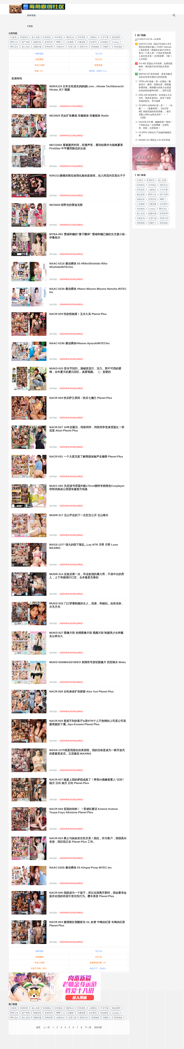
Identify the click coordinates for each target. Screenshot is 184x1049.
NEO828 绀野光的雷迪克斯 (66, 204)
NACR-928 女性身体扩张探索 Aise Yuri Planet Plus (81, 691)
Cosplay (115, 42)
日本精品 (58, 37)
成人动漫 (35, 37)
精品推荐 (116, 37)
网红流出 (14, 47)
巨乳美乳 (81, 37)
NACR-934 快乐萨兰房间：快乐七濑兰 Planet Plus (80, 397)
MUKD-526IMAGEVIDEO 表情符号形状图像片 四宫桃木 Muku (87, 662)
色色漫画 (39, 59)
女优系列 (93, 42)
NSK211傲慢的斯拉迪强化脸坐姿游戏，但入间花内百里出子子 (87, 175)
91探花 (13, 37)
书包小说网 (39, 65)
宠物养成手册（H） (98, 962)
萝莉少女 (14, 42)
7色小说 (98, 53)
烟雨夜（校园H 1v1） (98, 71)
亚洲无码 (49, 42)
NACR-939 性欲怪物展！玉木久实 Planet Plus (78, 313)
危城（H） (39, 71)
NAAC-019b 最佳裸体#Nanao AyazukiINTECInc (79, 343)
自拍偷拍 (104, 42)
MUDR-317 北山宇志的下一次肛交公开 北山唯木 (78, 515)
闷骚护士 (107, 47)
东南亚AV (60, 47)
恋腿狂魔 (37, 47)
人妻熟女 (93, 37)
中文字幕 (104, 37)
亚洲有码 (24, 37)
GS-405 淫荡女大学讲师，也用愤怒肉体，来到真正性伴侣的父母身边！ (155, 66)
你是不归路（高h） (39, 968)
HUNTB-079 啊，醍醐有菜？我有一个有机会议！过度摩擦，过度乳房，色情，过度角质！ (155, 125)
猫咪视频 (31, 15)
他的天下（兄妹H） (98, 968)
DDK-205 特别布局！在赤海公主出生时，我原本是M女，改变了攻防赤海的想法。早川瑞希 (155, 98)
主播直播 (81, 42)
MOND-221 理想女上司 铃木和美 (154, 140)
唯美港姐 (118, 47)
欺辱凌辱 (49, 47)
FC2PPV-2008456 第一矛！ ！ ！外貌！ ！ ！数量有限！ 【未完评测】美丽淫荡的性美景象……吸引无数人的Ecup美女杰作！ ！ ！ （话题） (155, 111)
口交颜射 (70, 42)
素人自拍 (26, 47)
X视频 (30, 26)
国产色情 (26, 42)
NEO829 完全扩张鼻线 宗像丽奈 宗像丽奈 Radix (79, 115)
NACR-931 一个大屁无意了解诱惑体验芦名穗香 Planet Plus (86, 456)
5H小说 (98, 59)
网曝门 (59, 42)
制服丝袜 (37, 42)
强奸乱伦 (70, 37)
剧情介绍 (84, 47)
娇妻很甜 (98, 65)
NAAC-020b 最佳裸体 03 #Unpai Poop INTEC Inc (80, 867)
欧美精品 (47, 37)
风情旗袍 (95, 47)
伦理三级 (72, 47)
